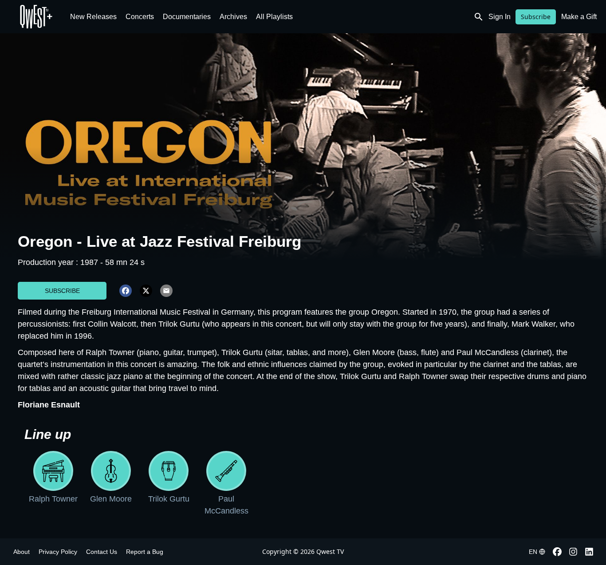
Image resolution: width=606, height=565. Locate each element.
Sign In (499, 16)
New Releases (93, 16)
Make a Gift (579, 16)
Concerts (140, 16)
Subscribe (536, 16)
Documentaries (187, 16)
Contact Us (101, 551)
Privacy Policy (58, 551)
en (533, 551)
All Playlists (274, 16)
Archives (233, 16)
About (21, 551)
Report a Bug (144, 551)
